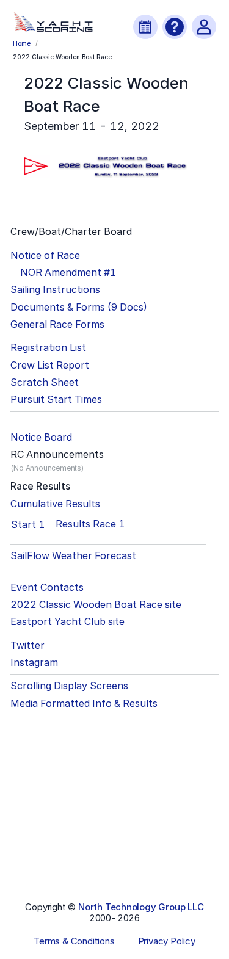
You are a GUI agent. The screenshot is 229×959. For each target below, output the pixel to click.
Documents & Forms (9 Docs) (78, 307)
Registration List (48, 347)
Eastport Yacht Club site (67, 622)
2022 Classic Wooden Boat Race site (95, 604)
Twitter (27, 645)
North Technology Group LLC (141, 907)
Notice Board (41, 437)
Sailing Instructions (55, 289)
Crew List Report (49, 365)
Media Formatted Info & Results (84, 703)
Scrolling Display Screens (69, 686)
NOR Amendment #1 (68, 272)
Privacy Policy (166, 941)
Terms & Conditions (74, 941)
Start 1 (28, 524)
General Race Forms (57, 324)
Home (21, 43)
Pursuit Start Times (56, 399)
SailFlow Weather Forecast (73, 556)
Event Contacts (47, 587)
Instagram (34, 662)
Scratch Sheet (44, 382)
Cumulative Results (55, 504)
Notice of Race (45, 255)
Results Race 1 (90, 524)
